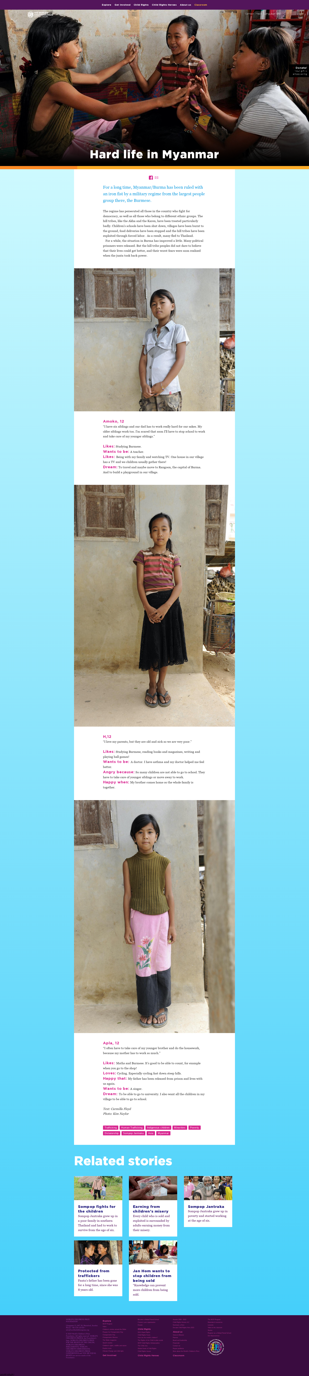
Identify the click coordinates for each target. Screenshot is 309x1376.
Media (259, 13)
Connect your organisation (146, 1322)
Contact (249, 13)
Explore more (107, 1348)
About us (185, 4)
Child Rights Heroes (164, 4)
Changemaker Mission (110, 1337)
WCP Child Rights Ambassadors (149, 1343)
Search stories (107, 1343)
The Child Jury (143, 1346)
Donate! (300, 70)
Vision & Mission (178, 1335)
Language (272, 13)
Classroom (200, 4)
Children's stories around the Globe (114, 1329)
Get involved (123, 4)
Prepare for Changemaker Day (113, 1332)
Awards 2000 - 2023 (179, 1319)
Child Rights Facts (144, 1335)
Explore (106, 4)
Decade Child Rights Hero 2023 (183, 1327)
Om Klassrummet (214, 1336)
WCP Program (107, 1324)
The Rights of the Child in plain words (150, 1340)
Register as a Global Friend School (219, 1333)
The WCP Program (214, 1319)
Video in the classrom (215, 1327)
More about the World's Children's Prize (186, 1351)
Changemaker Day (109, 1335)
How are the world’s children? (148, 1337)
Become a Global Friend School (148, 1319)
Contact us (176, 1346)
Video (104, 1326)
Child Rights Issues (144, 1351)
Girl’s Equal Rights (144, 1332)
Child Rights (141, 4)
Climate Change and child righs (113, 1351)
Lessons (210, 1325)
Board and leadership (180, 1340)
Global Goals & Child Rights (147, 1348)
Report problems (178, 1348)
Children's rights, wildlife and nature (114, 1345)
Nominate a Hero (178, 1325)
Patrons (175, 1337)
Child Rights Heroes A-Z (181, 1322)
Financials (176, 1343)
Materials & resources (215, 1322)
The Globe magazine (110, 1340)
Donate (140, 1325)
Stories (210, 1330)
